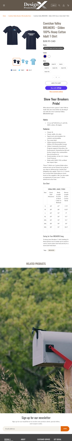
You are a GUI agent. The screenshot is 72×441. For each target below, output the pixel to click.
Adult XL (47, 68)
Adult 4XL (47, 71)
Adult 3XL (63, 68)
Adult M (54, 64)
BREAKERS (51, 250)
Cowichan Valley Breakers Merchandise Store (19, 16)
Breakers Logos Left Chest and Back (54, 48)
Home (4, 16)
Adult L (61, 64)
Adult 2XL (55, 68)
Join (65, 428)
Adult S (46, 64)
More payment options (56, 91)
